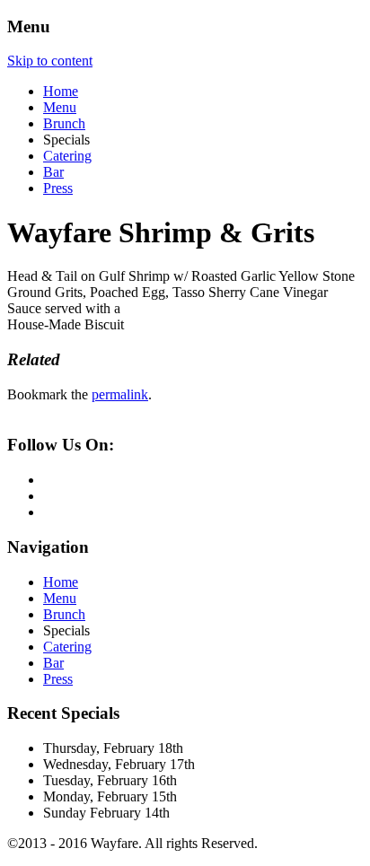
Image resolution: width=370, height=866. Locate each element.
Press (58, 188)
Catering (67, 155)
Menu (59, 107)
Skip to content (49, 60)
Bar (53, 171)
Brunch (64, 123)
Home (60, 91)
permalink (120, 394)
